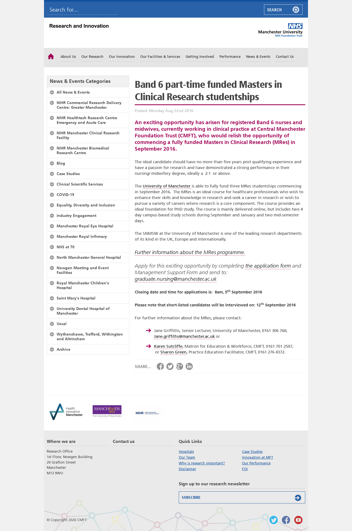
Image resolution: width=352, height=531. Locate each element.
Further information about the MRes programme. (190, 252)
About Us (68, 57)
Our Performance (256, 463)
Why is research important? (202, 463)
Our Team (187, 457)
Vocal (62, 324)
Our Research (92, 57)
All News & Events (73, 92)
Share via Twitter (170, 366)
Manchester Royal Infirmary (82, 236)
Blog (61, 163)
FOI (245, 469)
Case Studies (68, 173)
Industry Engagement (76, 215)
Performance (230, 57)
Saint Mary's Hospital (76, 298)
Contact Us (285, 57)
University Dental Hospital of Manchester (83, 310)
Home (51, 55)
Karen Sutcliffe (168, 346)
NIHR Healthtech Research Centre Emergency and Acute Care (87, 120)
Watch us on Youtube (298, 519)
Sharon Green (173, 352)
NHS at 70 (66, 247)
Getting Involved (200, 57)
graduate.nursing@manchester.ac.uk (176, 279)
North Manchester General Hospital (89, 257)
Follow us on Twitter (273, 519)
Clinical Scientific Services (80, 184)
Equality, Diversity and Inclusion (86, 205)
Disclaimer (187, 469)
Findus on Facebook (286, 519)
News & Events (258, 57)
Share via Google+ (179, 366)
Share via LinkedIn (189, 366)
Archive (63, 349)
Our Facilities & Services (160, 57)
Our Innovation (122, 57)
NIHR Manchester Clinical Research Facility (88, 135)
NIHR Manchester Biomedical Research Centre (83, 150)
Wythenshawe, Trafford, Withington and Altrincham (90, 336)
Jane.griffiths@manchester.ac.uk (184, 336)
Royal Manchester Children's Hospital (83, 285)
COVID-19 (65, 194)
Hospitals (186, 452)
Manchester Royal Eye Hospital (85, 226)
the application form (268, 266)
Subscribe (191, 497)
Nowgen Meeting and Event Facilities (83, 270)
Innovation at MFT (257, 457)
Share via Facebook (160, 366)
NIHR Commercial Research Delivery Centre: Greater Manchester (89, 105)
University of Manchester (167, 186)
